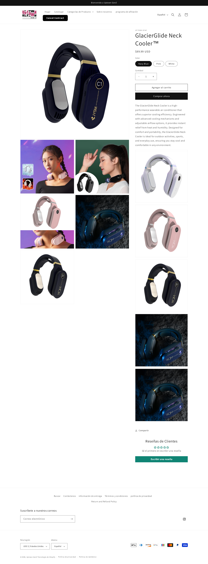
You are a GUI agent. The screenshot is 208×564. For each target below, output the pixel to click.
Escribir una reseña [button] (161, 459)
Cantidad (139, 70)
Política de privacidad (67, 557)
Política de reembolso (88, 557)
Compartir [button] (144, 430)
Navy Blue (143, 63)
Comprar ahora (161, 96)
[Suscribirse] (71, 519)
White (172, 63)
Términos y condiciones (116, 496)
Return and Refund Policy (103, 501)
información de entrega (90, 496)
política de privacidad (141, 496)
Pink (158, 63)
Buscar (57, 496)
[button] (80, 12)
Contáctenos (69, 496)
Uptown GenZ (31, 557)
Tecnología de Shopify (46, 557)
